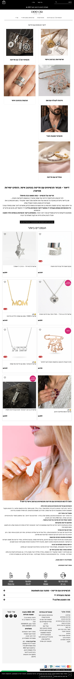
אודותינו (68, 615)
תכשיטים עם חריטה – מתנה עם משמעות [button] (50, 590)
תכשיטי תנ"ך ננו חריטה (19, 60)
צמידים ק (49, 621)
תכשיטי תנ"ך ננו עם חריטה (54, 17)
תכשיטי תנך (48, 619)
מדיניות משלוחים (65, 617)
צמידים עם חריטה (54, 177)
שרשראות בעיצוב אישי (28, 17)
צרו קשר (40, 2)
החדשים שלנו (45, 639)
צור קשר (11, 611)
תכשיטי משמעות (45, 632)
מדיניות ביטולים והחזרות (63, 621)
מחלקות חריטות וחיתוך (63, 625)
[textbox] (37, 25)
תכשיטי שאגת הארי (54, 136)
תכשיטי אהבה (66, 631)
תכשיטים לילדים (46, 635)
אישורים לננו (66, 637)
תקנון (68, 641)
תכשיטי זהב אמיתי (45, 641)
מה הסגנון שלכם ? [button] (61, 599)
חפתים (68, 633)
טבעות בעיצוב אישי (20, 100)
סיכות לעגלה (40, 17)
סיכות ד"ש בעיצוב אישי (46, 637)
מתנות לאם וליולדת (46, 630)
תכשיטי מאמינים (65, 639)
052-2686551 (27, 626)
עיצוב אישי (42, 615)
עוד (34, 2)
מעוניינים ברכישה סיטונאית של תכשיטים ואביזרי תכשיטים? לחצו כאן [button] (37, 222)
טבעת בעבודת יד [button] (62, 595)
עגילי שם (45, 626)
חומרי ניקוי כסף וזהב (64, 629)
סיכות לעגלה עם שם (54, 100)
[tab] (37, 590)
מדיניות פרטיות (65, 619)
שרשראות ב (49, 615)
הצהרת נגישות (66, 623)
